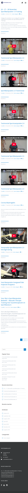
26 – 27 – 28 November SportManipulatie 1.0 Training (11, 10)
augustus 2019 (7, 429)
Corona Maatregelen (8, 203)
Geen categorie (15, 14)
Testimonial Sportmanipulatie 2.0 (12, 123)
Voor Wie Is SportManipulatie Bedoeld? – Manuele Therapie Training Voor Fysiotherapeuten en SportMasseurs (13, 301)
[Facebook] (2, 485)
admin (3, 14)
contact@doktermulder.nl (7, 459)
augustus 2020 (7, 418)
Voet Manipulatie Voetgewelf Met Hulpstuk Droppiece (12, 283)
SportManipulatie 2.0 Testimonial (12, 91)
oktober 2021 (6, 413)
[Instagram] (7, 485)
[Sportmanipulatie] (6, 2)
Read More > (3, 33)
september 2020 (7, 416)
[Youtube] (4, 485)
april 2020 (6, 421)
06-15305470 (5, 457)
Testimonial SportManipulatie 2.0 (12, 58)
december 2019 (7, 427)
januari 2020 (6, 424)
